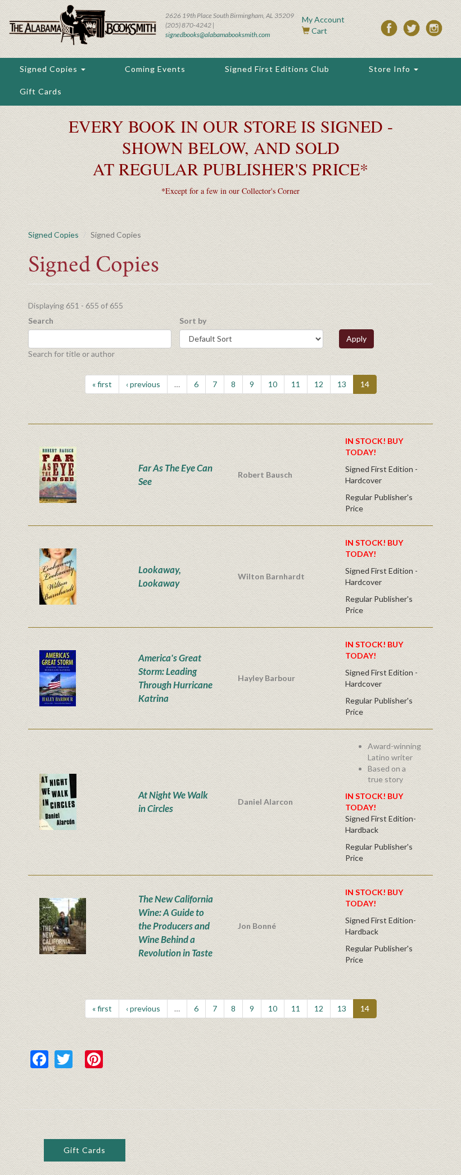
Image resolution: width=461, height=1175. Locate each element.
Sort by (192, 320)
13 (341, 384)
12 (318, 384)
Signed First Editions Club (277, 69)
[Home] (82, 25)
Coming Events (155, 69)
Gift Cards (41, 91)
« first (102, 384)
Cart (319, 30)
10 (272, 384)
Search (40, 320)
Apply (356, 338)
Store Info (391, 69)
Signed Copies (50, 69)
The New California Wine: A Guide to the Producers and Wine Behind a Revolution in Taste (175, 926)
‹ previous (143, 384)
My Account (323, 19)
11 (295, 384)
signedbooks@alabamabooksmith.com (217, 34)
